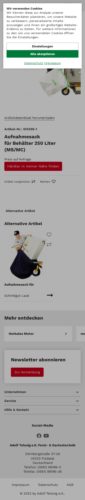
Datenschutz (33, 63)
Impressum (52, 63)
